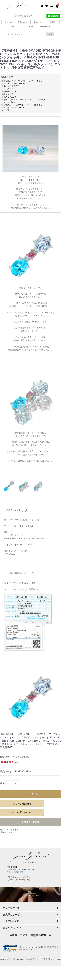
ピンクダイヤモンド (37, 81)
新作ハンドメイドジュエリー (14, 86)
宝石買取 (30, 26)
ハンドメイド (7, 89)
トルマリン (19, 105)
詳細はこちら (6, 832)
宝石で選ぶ (6, 81)
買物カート (37, 22)
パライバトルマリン (35, 105)
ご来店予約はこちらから (24, 16)
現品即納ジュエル (9, 91)
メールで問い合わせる (22, 812)
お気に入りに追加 (30, 822)
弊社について (16, 26)
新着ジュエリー (23, 22)
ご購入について (9, 22)
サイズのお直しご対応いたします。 (20, 583)
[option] (30, 697)
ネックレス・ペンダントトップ (31, 99)
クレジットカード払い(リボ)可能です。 (22, 589)
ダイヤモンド (20, 81)
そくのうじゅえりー (10, 97)
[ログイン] (51, 5)
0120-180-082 (17, 872)
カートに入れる (30, 794)
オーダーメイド (45, 26)
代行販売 (52, 22)
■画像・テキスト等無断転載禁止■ (30, 935)
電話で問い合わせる (22, 803)
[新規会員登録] (42, 5)
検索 (50, 34)
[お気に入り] (46, 5)
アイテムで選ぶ (8, 99)
